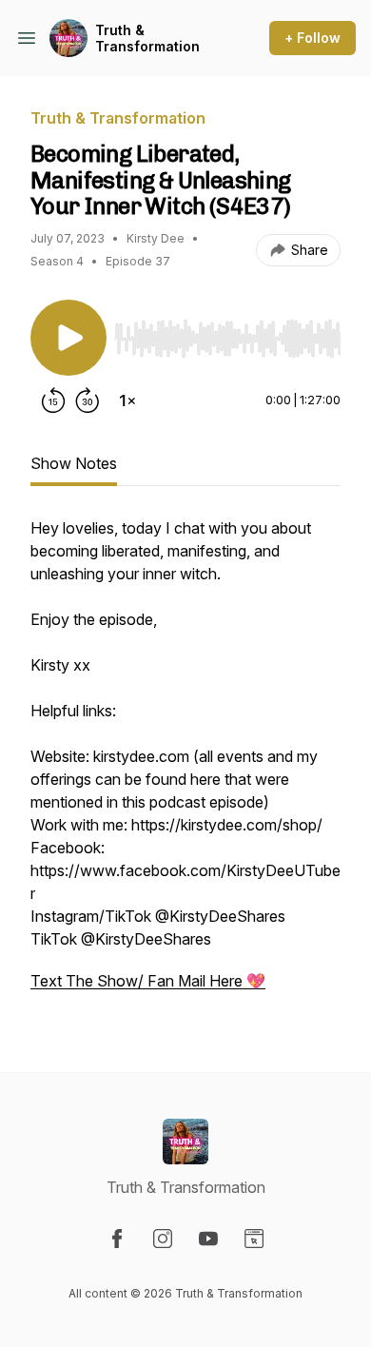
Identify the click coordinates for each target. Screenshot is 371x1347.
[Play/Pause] (68, 338)
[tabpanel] (185, 764)
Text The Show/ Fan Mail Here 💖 (147, 980)
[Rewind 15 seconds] (53, 400)
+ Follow (312, 37)
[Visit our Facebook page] (117, 1238)
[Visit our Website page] (254, 1238)
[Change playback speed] (127, 400)
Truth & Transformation (147, 38)
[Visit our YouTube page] (208, 1238)
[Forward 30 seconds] (87, 400)
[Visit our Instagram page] (162, 1238)
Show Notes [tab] (73, 463)
